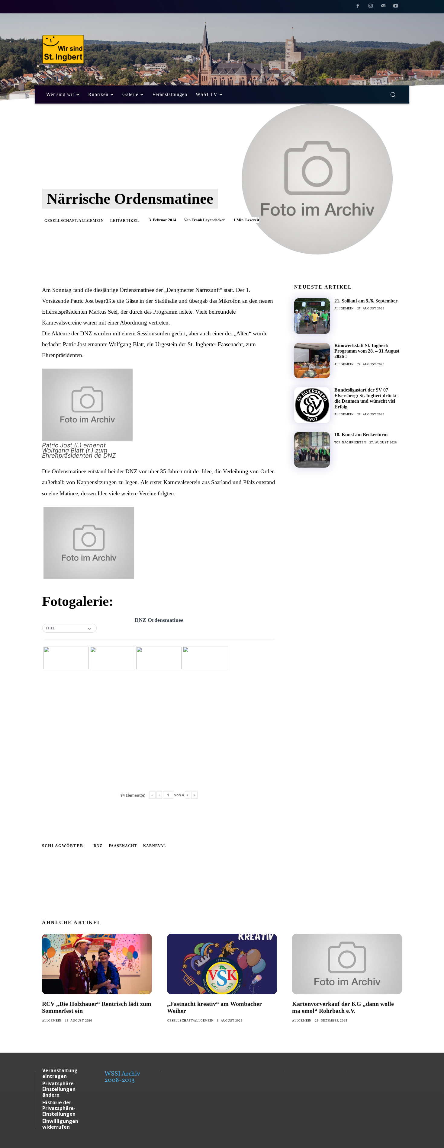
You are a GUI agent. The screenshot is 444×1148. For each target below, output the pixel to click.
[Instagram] (370, 7)
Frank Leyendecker (208, 220)
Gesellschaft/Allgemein (74, 221)
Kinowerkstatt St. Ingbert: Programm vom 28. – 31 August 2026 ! (366, 351)
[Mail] (383, 7)
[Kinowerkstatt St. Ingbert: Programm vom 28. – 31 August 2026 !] (312, 361)
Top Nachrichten (350, 442)
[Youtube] (395, 7)
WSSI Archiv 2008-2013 (122, 1077)
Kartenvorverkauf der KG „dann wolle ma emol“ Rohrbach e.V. (343, 1007)
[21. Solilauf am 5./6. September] (312, 316)
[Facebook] (358, 7)
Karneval (154, 846)
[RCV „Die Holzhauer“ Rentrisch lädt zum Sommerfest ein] (97, 964)
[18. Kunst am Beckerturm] (312, 450)
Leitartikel (124, 221)
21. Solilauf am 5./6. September (365, 300)
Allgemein (344, 308)
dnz (98, 846)
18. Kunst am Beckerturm (361, 434)
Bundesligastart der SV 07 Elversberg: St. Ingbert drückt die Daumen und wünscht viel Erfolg (365, 398)
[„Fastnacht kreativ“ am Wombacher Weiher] (222, 964)
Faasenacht (123, 846)
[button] (393, 94)
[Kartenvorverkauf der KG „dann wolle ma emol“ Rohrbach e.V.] (347, 964)
